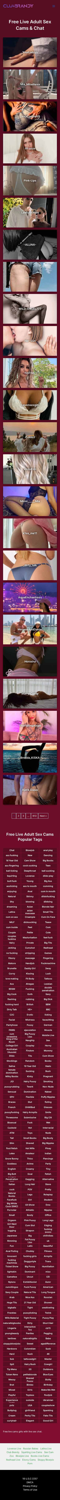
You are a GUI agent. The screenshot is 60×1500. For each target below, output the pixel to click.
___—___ (30, 276)
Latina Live (45, 1448)
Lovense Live (14, 1448)
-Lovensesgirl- (30, 405)
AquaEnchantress (30, 597)
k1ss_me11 (30, 533)
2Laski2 (30, 437)
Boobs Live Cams (40, 1456)
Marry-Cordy (30, 693)
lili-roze (30, 148)
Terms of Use (30, 1489)
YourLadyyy (30, 52)
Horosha (30, 661)
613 (34, 816)
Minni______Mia (30, 501)
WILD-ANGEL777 (30, 308)
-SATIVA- (30, 373)
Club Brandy (13, 1452)
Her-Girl (30, 340)
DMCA (30, 1482)
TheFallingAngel (30, 725)
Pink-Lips (30, 180)
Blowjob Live (22, 1456)
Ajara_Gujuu (30, 789)
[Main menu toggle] (53, 6)
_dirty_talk (30, 565)
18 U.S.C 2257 (30, 1478)
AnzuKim (30, 469)
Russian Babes (30, 1448)
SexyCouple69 (30, 116)
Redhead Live (13, 1459)
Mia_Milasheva (30, 84)
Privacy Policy (30, 1486)
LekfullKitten (30, 212)
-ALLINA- (30, 244)
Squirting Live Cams (31, 1452)
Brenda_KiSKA (30, 757)
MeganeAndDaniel (30, 629)
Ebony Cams (29, 1459)
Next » (43, 816)
